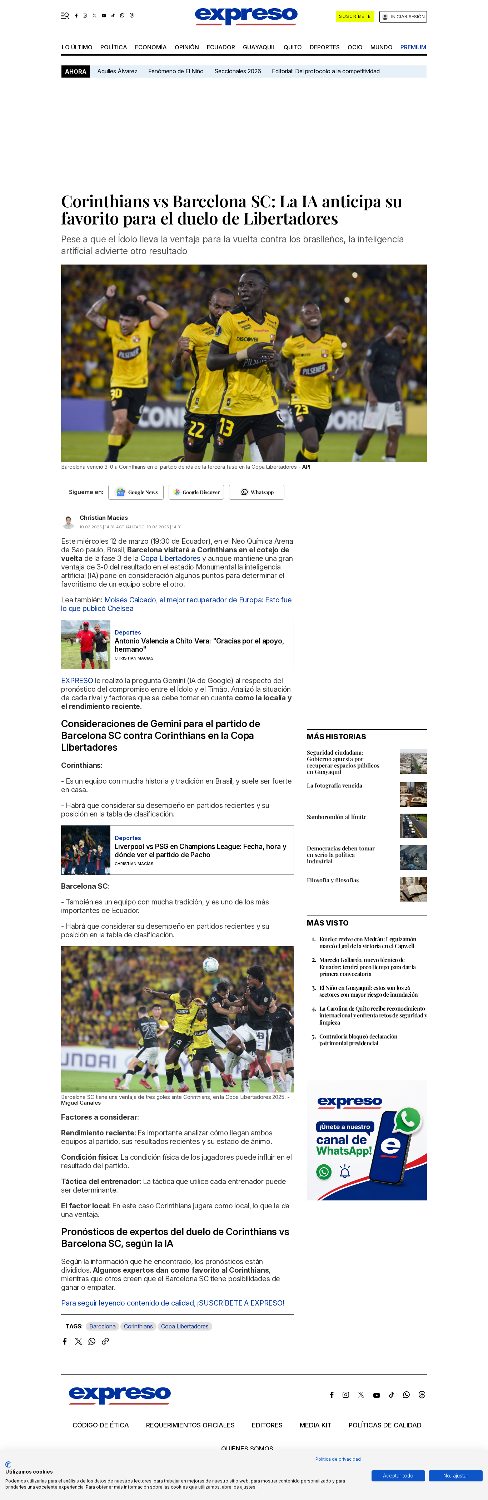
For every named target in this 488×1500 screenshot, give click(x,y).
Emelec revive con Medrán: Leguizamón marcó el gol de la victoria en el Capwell (367, 942)
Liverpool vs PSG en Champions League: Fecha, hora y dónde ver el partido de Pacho (201, 851)
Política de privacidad (338, 1459)
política (113, 47)
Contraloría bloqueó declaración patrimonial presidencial (358, 1039)
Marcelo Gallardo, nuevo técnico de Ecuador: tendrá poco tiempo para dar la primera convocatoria (367, 966)
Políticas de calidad (385, 1425)
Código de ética (101, 1425)
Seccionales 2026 (237, 71)
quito (293, 47)
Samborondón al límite (337, 816)
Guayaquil (259, 47)
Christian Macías (104, 517)
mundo (381, 47)
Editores (267, 1425)
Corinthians (138, 1326)
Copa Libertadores (185, 1326)
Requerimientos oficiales (190, 1425)
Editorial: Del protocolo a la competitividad (326, 71)
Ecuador (221, 47)
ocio (355, 47)
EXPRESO (78, 680)
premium (413, 47)
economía (151, 47)
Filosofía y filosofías (333, 880)
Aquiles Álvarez (117, 71)
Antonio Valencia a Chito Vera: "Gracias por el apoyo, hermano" (199, 645)
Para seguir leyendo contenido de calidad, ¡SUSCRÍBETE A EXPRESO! (172, 1303)
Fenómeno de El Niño (176, 71)
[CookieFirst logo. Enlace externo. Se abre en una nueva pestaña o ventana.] (8, 1464)
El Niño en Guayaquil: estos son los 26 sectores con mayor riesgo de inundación (368, 991)
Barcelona (102, 1326)
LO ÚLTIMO (77, 47)
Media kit (316, 1425)
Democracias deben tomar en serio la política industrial (341, 854)
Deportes (325, 47)
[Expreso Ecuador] (120, 1402)
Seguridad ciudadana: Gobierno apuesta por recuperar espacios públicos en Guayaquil (343, 762)
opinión (187, 47)
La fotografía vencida (334, 785)
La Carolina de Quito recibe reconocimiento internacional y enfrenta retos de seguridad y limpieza (373, 1015)
